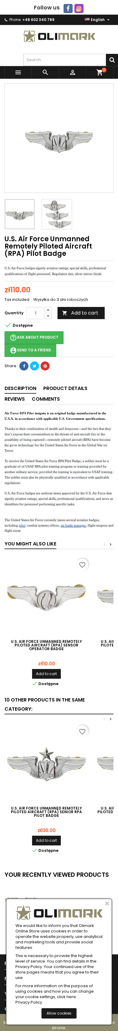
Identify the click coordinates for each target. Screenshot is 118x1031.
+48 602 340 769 (38, 19)
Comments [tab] (46, 398)
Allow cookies (59, 1013)
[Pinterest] (45, 366)
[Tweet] (34, 366)
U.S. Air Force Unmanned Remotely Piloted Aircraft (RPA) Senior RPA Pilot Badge (46, 811)
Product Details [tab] (65, 388)
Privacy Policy (28, 1002)
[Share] (23, 366)
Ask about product (34, 337)
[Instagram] (79, 8)
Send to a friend (30, 350)
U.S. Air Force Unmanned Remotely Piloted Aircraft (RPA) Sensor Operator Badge (46, 645)
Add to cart (80, 312)
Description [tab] (20, 388)
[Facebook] (68, 8)
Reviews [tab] (15, 398)
